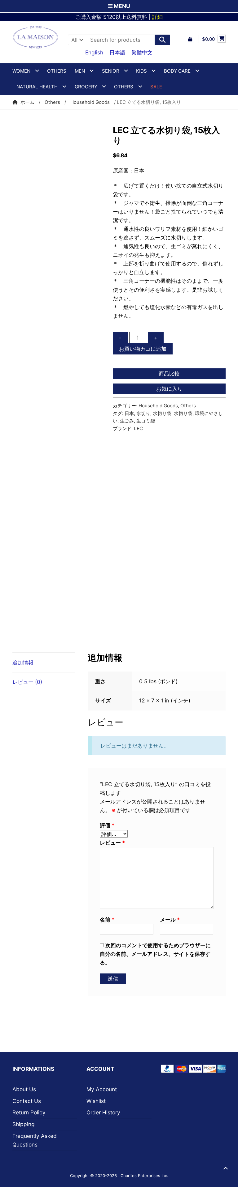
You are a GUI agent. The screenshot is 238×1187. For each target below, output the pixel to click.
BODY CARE (177, 71)
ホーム (27, 102)
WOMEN (21, 71)
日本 (129, 413)
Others (56, 71)
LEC (138, 428)
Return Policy (29, 1112)
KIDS (141, 71)
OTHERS (123, 87)
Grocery (86, 87)
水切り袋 (162, 413)
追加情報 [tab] (22, 662)
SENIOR (110, 71)
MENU (121, 6)
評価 (107, 825)
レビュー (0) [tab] (27, 682)
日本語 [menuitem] (117, 52)
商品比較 (169, 373)
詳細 (157, 17)
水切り (143, 413)
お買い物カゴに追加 (142, 349)
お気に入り (169, 388)
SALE (156, 87)
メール (170, 919)
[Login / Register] (190, 39)
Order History (103, 1112)
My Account (101, 1089)
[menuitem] (94, 52)
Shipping (23, 1124)
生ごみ (127, 421)
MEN (80, 71)
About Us (24, 1089)
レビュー (112, 842)
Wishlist (96, 1101)
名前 (107, 919)
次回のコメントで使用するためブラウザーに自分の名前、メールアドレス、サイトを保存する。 (155, 954)
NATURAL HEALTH (37, 87)
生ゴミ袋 (145, 421)
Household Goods (90, 102)
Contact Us (26, 1101)
